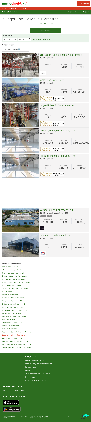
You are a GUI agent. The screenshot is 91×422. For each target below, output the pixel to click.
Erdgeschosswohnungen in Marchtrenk (16, 282)
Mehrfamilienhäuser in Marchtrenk (14, 310)
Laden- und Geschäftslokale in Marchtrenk (17, 332)
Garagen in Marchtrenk (10, 326)
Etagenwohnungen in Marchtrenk (14, 279)
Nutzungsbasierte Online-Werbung (38, 380)
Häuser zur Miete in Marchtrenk (13, 298)
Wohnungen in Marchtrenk (11, 270)
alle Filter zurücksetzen (41, 39)
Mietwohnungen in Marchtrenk (13, 273)
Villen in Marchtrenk (9, 319)
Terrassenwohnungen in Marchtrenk (15, 288)
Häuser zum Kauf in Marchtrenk (13, 301)
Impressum (29, 370)
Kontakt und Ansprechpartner (36, 360)
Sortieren (8, 45)
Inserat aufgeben (75, 12)
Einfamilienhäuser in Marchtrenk (13, 304)
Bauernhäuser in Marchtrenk (12, 307)
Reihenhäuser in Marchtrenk (12, 313)
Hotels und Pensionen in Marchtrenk (15, 341)
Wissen (86, 12)
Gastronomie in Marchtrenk (12, 338)
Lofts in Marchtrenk (9, 291)
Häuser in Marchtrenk (10, 295)
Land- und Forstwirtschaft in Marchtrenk (16, 344)
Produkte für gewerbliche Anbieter (38, 364)
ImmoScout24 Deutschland (13, 390)
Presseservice (30, 367)
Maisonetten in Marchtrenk (11, 285)
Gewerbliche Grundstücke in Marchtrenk (16, 347)
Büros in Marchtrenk (9, 329)
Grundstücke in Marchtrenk (12, 322)
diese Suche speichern (46, 24)
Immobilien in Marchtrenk (11, 267)
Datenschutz (30, 377)
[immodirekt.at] (14, 4)
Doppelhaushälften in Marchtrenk (14, 316)
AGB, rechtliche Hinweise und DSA (38, 374)
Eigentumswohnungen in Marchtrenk (15, 276)
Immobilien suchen (9, 12)
